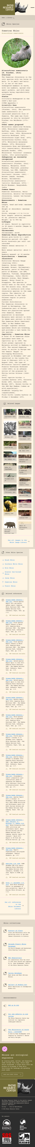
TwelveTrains (18, 1106)
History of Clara (15, 931)
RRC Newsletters (15, 958)
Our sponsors (5, 1116)
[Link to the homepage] (15, 7)
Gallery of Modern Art (17, 985)
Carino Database (15, 973)
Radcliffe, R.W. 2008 (13, 863)
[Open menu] (32, 7)
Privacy (4, 1106)
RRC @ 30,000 (13, 1005)
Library (9, 17)
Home (3, 17)
